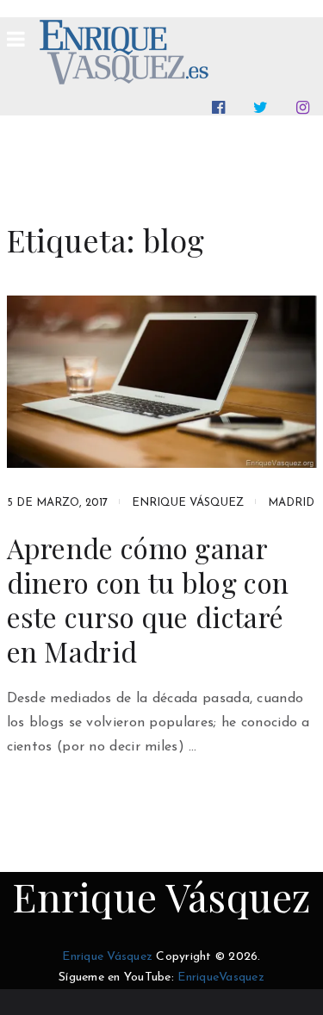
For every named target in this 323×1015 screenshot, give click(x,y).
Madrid (291, 502)
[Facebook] (222, 107)
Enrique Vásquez (188, 502)
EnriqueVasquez (220, 977)
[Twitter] (264, 107)
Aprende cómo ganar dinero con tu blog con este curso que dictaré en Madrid (148, 600)
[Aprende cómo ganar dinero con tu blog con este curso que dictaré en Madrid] (162, 382)
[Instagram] (306, 107)
